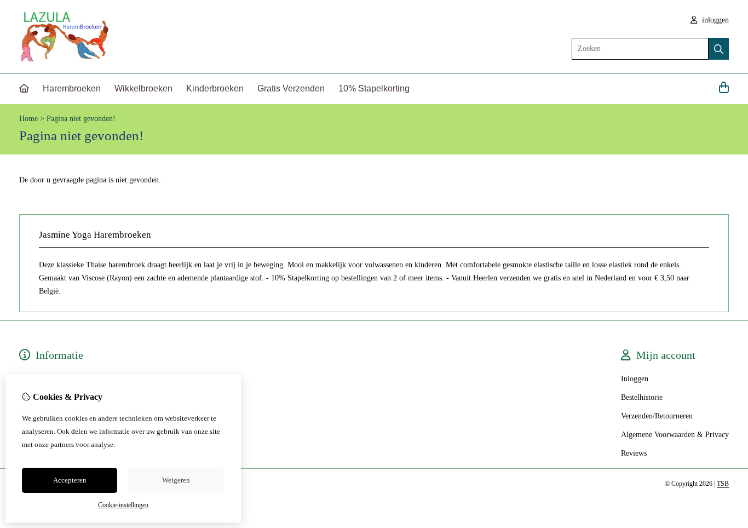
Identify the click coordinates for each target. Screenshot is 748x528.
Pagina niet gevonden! (81, 118)
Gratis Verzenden (291, 88)
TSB (723, 483)
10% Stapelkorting (374, 88)
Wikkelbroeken (143, 88)
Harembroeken (72, 88)
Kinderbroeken (215, 88)
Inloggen (634, 379)
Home (28, 118)
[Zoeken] (719, 49)
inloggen (714, 20)
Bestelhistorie (642, 397)
